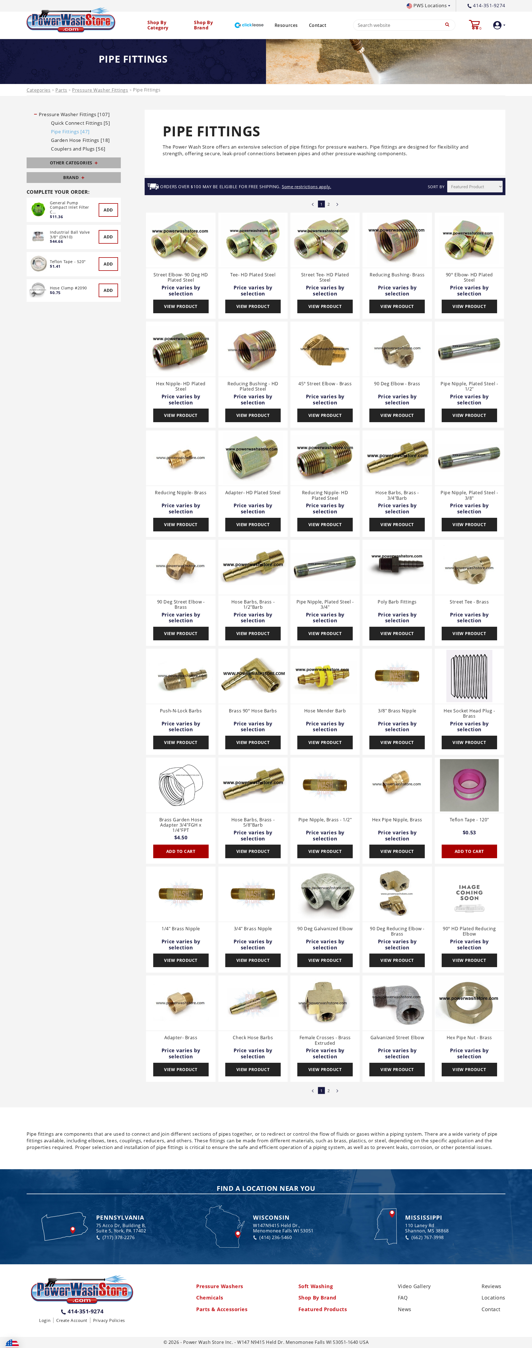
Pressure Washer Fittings (100, 90)
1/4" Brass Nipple (181, 929)
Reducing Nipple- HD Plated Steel (325, 495)
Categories (39, 90)
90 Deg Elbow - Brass (397, 384)
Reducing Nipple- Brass (180, 493)
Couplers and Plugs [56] (78, 149)
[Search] (447, 25)
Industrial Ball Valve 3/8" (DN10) (70, 234)
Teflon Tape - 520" (68, 261)
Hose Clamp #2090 (68, 288)
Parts (61, 90)
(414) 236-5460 (275, 1237)
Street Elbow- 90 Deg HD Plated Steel (181, 277)
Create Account (71, 1320)
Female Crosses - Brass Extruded (325, 1040)
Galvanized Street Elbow (397, 1038)
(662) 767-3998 (427, 1237)
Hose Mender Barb (325, 711)
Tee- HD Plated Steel (252, 275)
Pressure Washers (219, 1286)
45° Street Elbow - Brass (325, 384)
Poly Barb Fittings (397, 602)
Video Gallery (414, 1286)
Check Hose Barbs (253, 1038)
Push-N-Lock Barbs (181, 711)
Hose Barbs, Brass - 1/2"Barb (253, 604)
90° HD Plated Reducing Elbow (469, 931)
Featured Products (322, 1309)
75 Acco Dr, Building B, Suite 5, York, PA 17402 (121, 1228)
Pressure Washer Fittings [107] (74, 114)
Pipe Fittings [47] (70, 131)
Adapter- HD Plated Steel (253, 493)
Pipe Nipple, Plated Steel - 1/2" (469, 386)
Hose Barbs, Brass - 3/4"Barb (397, 495)
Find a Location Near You (266, 1188)
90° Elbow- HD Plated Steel (469, 277)
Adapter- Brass (181, 1038)
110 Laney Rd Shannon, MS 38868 (427, 1228)
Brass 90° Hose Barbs (253, 711)
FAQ (403, 1298)
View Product (181, 306)
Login (44, 1320)
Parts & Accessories (221, 1309)
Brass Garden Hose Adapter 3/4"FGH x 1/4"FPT (180, 825)
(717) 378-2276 (119, 1237)
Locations (493, 1298)
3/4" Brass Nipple (253, 929)
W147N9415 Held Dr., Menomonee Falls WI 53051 (283, 1228)
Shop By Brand (317, 1298)
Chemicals (209, 1298)
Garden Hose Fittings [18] (80, 140)
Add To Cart (181, 851)
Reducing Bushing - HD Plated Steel (252, 386)
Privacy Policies (109, 1320)
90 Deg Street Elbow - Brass (181, 604)
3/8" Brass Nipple (397, 711)
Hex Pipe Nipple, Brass (397, 820)
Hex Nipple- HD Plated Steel (181, 386)
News (404, 1309)
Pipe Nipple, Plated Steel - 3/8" (469, 495)
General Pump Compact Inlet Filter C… (69, 207)
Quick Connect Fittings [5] (80, 123)
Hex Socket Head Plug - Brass (469, 713)
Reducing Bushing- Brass (397, 275)
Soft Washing (315, 1286)
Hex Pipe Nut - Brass (469, 1038)
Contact (317, 25)
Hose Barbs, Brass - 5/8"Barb (253, 822)
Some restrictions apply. (306, 186)
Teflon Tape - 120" (469, 820)
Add (108, 210)
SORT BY (436, 186)
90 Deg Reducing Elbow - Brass (397, 931)
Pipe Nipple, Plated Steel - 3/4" (325, 604)
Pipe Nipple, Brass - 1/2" (325, 820)
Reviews (492, 1286)
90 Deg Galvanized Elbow (325, 929)
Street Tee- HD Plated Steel (325, 277)
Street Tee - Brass (469, 602)
